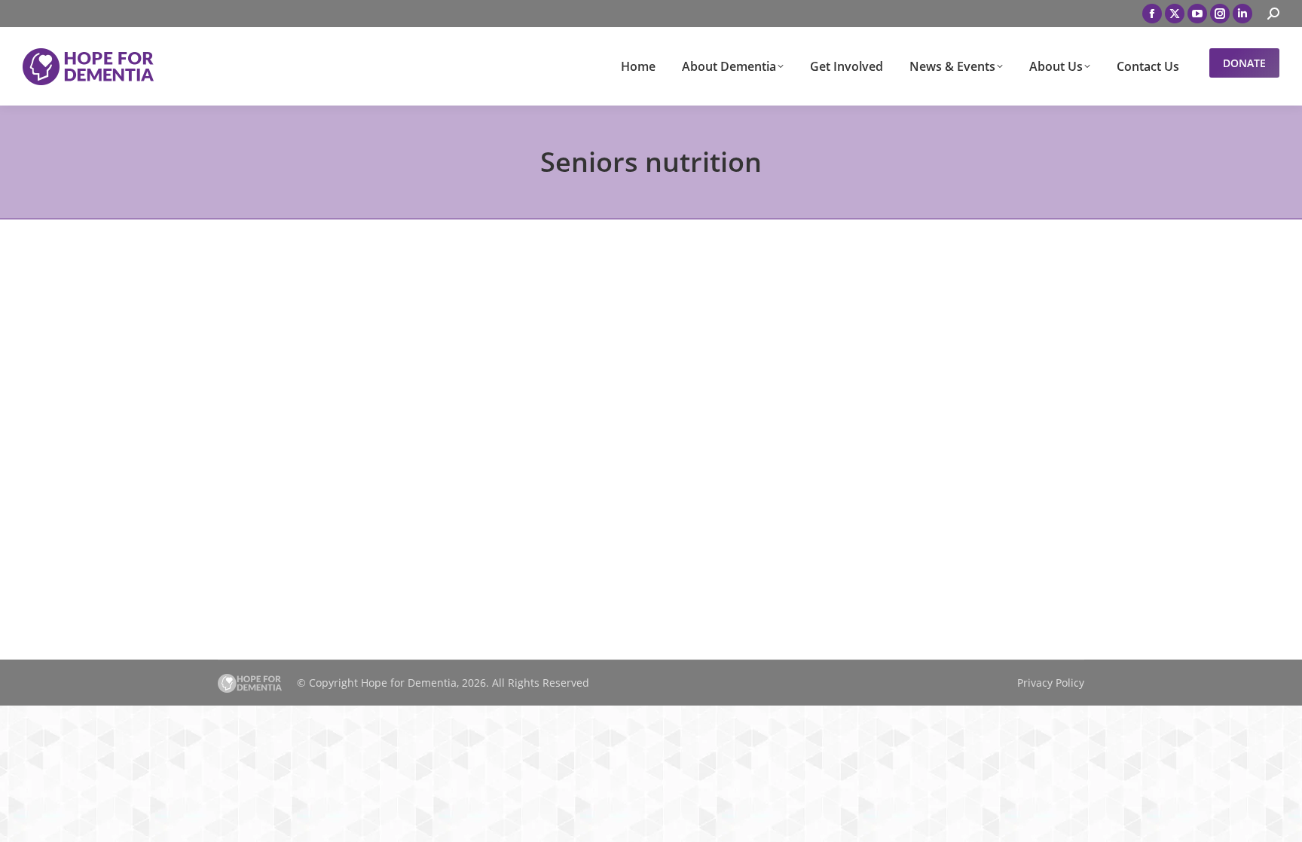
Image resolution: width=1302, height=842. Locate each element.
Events (253, 532)
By (322, 532)
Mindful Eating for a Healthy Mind (347, 508)
